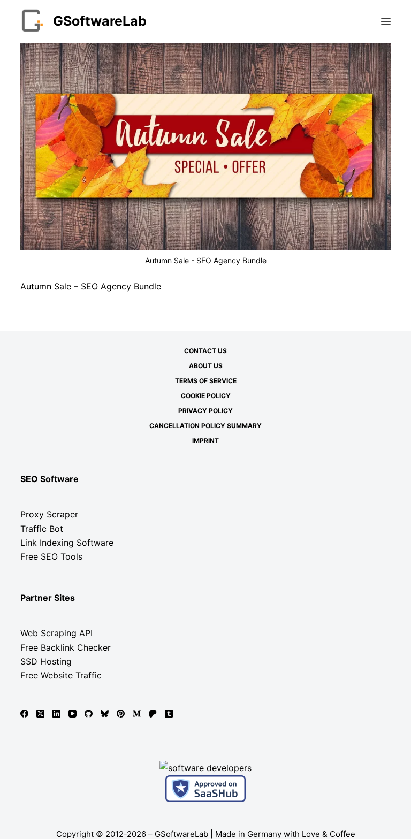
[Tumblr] (169, 714)
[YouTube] (72, 714)
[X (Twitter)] (40, 714)
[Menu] (386, 21)
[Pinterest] (121, 714)
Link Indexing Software (66, 542)
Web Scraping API (56, 633)
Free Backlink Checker (65, 647)
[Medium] (137, 714)
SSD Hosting (46, 661)
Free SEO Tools (51, 556)
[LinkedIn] (56, 714)
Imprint (205, 441)
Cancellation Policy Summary (205, 426)
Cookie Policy (206, 396)
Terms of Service (206, 381)
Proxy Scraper (49, 514)
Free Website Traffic (61, 675)
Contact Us (205, 351)
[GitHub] (89, 714)
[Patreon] (153, 714)
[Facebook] (24, 714)
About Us (206, 366)
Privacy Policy (205, 411)
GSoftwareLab (100, 21)
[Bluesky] (105, 714)
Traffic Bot (41, 528)
